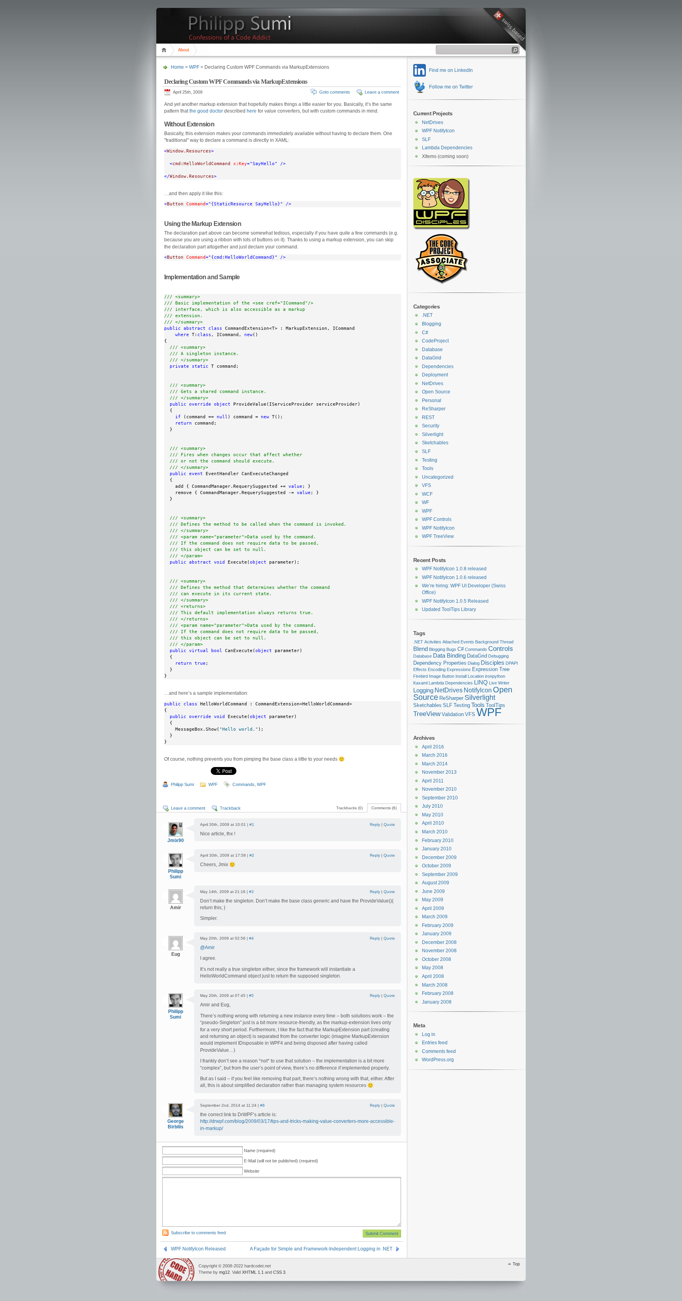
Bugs (451, 649)
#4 (251, 938)
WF (425, 502)
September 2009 (440, 874)
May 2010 (432, 815)
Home (165, 50)
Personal (431, 400)
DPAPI (512, 663)
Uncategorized (437, 477)
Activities (432, 641)
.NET (427, 315)
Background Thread (494, 641)
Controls (500, 648)
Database (432, 349)
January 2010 (437, 849)
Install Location (469, 676)
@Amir (207, 947)
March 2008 (435, 985)
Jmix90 (175, 840)
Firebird (420, 676)
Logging (423, 690)
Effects (420, 669)
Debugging (498, 656)
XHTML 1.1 (253, 1272)
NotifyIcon (478, 690)
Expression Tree (491, 669)
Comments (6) (384, 808)
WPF (194, 67)
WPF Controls (437, 519)
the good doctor (206, 111)
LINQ (481, 682)
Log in (428, 1034)
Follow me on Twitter (451, 87)
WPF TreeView (438, 536)
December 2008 (439, 942)
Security (430, 426)
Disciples (492, 663)
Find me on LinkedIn (451, 70)
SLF (426, 139)
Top (516, 1264)
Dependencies (437, 366)
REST (428, 417)
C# (425, 332)
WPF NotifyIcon (438, 130)
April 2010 (433, 823)
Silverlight (432, 434)
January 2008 (437, 1002)
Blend (420, 649)
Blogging (431, 324)
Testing (429, 460)
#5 (251, 995)
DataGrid (431, 358)
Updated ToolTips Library (449, 609)
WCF (427, 494)
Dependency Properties (440, 663)
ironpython (495, 676)
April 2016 (433, 747)
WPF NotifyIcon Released (198, 1249)
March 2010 (435, 832)
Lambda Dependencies (447, 147)
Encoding (437, 669)
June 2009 (433, 891)
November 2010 (439, 789)
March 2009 (435, 916)
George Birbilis (175, 1124)
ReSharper (434, 409)
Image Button (441, 676)
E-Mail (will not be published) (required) (281, 1160)
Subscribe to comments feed (198, 1232)
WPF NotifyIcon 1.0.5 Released (455, 601)
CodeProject (435, 341)
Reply (375, 824)
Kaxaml (420, 683)
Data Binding (449, 655)
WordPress (176, 1269)
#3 (251, 891)
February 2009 (437, 925)
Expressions (459, 669)
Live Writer (499, 683)
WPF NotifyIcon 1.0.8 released (454, 569)
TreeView (426, 714)
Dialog (474, 663)
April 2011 (433, 781)
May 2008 (432, 967)
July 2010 (432, 806)
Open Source (436, 392)
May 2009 (432, 899)
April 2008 (433, 976)
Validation (453, 714)
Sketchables (435, 443)
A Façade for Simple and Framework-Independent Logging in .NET (321, 1249)
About (183, 49)
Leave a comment (382, 92)
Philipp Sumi (182, 784)
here (252, 111)
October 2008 (436, 959)
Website (251, 1171)
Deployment (435, 375)
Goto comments (334, 92)
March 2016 (435, 755)
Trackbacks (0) (349, 808)
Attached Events (458, 641)
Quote (389, 824)
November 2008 (439, 950)
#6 (262, 1105)
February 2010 (437, 840)
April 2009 (433, 908)
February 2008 (437, 993)
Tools (427, 468)
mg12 (224, 1272)
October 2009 (436, 866)
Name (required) (259, 1150)
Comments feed (439, 1051)
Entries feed (435, 1042)
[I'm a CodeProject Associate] (441, 282)
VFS (426, 485)
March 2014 (435, 764)
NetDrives (432, 122)
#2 (251, 855)
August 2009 (435, 883)
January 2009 (437, 933)
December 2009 (439, 857)
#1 (251, 824)
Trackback (230, 808)
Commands (243, 784)
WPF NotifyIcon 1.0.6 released (454, 577)
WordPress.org (438, 1059)
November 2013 (439, 772)
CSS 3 (279, 1272)
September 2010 (440, 798)
